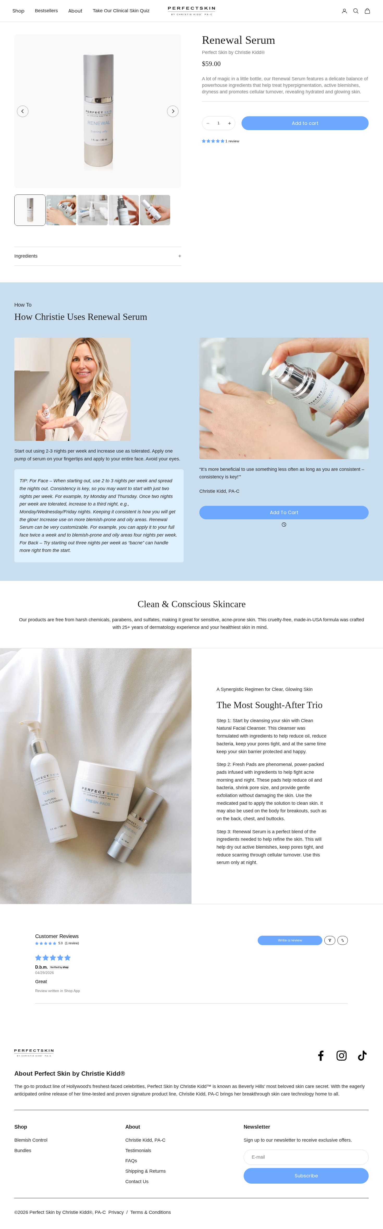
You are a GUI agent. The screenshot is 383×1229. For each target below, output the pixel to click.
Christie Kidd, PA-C (145, 1140)
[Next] (172, 111)
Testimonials (138, 1150)
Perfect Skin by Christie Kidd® (233, 52)
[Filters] (329, 940)
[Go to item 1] (30, 210)
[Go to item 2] (61, 210)
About (75, 11)
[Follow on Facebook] (320, 1055)
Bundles (22, 1150)
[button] (213, 141)
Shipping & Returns (145, 1171)
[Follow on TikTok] (362, 1055)
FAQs (131, 1160)
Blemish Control (30, 1140)
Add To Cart (284, 512)
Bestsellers (46, 10)
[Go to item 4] (123, 210)
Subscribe (306, 1175)
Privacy (116, 1212)
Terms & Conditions (150, 1212)
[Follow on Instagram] (341, 1055)
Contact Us (137, 1181)
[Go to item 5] (155, 210)
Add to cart (305, 123)
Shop (18, 11)
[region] (97, 111)
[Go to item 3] (92, 210)
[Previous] (22, 111)
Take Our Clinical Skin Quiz (121, 10)
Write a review (290, 940)
